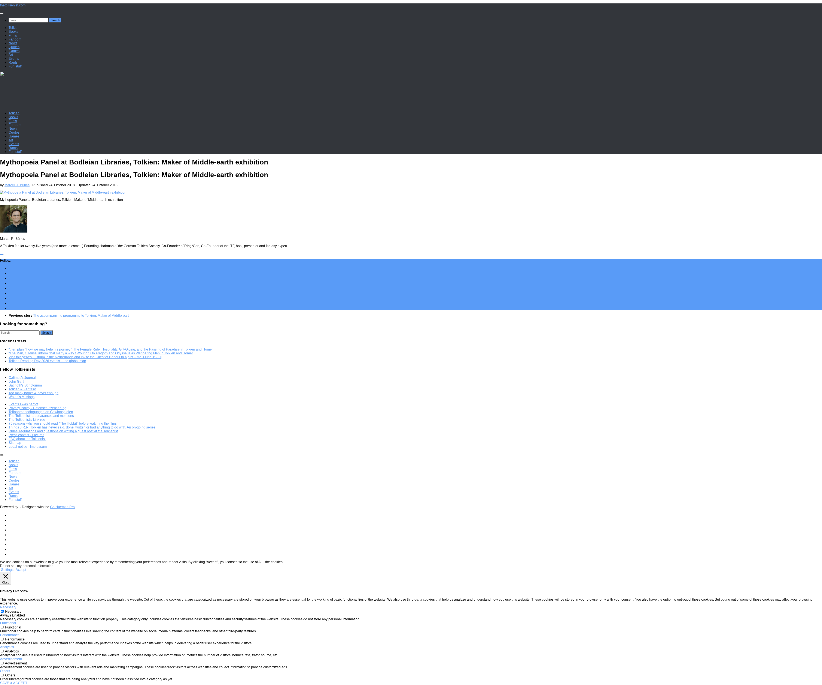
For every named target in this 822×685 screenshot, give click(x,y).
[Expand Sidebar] (1, 254)
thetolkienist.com (12, 5)
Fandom (15, 39)
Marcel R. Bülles (17, 185)
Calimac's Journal (22, 377)
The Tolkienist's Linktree (27, 419)
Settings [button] (7, 570)
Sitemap (15, 443)
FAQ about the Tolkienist (27, 439)
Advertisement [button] (11, 659)
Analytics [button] (7, 647)
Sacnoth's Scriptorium (25, 385)
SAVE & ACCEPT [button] (13, 683)
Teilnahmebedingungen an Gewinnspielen (41, 412)
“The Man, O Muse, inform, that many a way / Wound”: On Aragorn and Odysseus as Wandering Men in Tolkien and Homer (101, 353)
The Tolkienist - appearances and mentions (41, 416)
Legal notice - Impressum (28, 446)
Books (13, 31)
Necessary (13, 611)
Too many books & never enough (33, 393)
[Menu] (1, 13)
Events (14, 58)
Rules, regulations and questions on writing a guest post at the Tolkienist (63, 431)
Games (14, 51)
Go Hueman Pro (62, 507)
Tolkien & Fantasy (22, 389)
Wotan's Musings (21, 397)
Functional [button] (8, 623)
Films (13, 35)
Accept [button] (21, 570)
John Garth (17, 381)
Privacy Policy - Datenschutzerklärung (37, 408)
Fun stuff (15, 66)
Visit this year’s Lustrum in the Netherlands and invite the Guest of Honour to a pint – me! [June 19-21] (85, 357)
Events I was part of (23, 404)
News (13, 43)
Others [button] (5, 671)
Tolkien (14, 28)
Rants (13, 62)
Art (11, 55)
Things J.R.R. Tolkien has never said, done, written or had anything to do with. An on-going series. (82, 427)
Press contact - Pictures (26, 435)
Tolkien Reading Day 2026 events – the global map (47, 361)
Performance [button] (9, 635)
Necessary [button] (8, 607)
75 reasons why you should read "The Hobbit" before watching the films (63, 423)
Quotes (14, 47)
